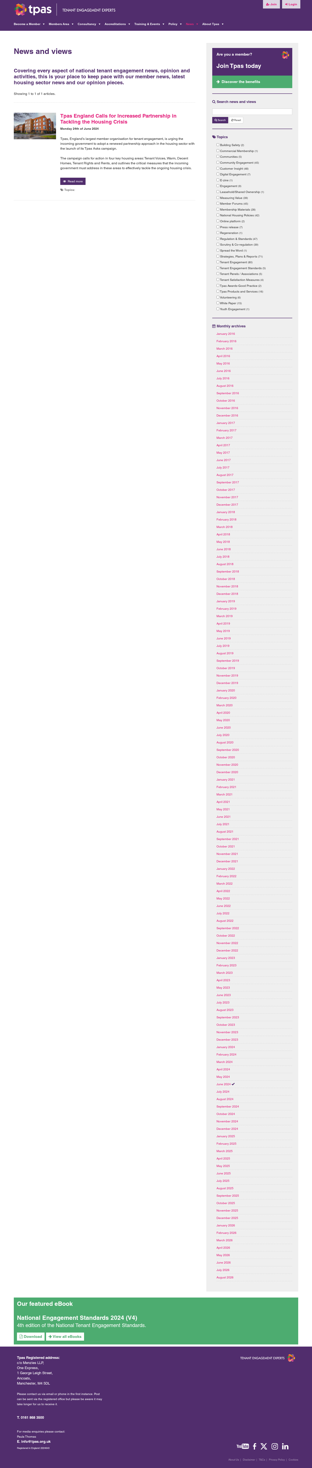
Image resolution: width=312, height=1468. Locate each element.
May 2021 (223, 809)
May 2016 (223, 363)
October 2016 (225, 400)
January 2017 (225, 423)
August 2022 (224, 920)
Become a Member (29, 25)
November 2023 (227, 1032)
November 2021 (227, 854)
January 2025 (225, 1136)
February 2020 (226, 698)
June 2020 (223, 727)
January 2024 (225, 1047)
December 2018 (227, 593)
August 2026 (224, 1277)
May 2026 (223, 1255)
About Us (233, 1459)
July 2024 (222, 1091)
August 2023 (224, 1010)
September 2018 (227, 571)
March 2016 (224, 348)
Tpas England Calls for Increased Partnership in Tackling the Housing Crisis (118, 119)
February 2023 (226, 965)
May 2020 (223, 720)
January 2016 (225, 333)
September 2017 (227, 482)
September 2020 (227, 750)
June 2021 (223, 816)
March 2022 (224, 883)
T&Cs (262, 1459)
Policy (176, 25)
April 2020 (223, 712)
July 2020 (222, 735)
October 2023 (225, 1024)
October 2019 (225, 668)
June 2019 (223, 638)
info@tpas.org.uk (36, 1441)
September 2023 (227, 1017)
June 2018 (223, 549)
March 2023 (224, 972)
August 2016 (224, 385)
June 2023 (223, 995)
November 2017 (227, 497)
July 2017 (222, 467)
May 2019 (223, 631)
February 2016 (226, 341)
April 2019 (223, 623)
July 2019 (222, 645)
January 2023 (225, 958)
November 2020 (227, 764)
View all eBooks (67, 1336)
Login (292, 4)
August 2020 (224, 742)
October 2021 (225, 846)
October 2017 (225, 489)
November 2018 (227, 586)
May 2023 (223, 987)
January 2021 (225, 779)
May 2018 (223, 541)
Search (221, 120)
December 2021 (227, 861)
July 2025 (222, 1180)
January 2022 (225, 868)
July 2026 (222, 1270)
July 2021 (222, 824)
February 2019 (226, 608)
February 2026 (226, 1232)
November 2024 (227, 1121)
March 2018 (224, 527)
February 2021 (226, 787)
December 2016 (227, 415)
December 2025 (227, 1218)
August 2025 (224, 1188)
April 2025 (223, 1158)
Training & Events (149, 25)
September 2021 (227, 839)
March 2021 (224, 794)
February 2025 (226, 1143)
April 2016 (223, 356)
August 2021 (224, 831)
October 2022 (225, 935)
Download (32, 1336)
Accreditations (118, 25)
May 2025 (223, 1166)
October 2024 (225, 1114)
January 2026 (225, 1225)
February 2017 (226, 430)
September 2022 (227, 928)
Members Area (61, 25)
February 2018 (226, 519)
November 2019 (227, 675)
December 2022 (227, 950)
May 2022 (223, 898)
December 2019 (227, 683)
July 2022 (222, 913)
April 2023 (223, 980)
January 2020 (225, 690)
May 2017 (223, 452)
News (192, 25)
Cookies (293, 1459)
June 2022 (223, 906)
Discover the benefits (241, 81)
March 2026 (224, 1240)
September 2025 (227, 1195)
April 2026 (223, 1247)
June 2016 (223, 371)
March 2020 (224, 705)
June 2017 (223, 460)
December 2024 (227, 1128)
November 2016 (227, 408)
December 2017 (227, 504)
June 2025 (223, 1173)
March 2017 (224, 437)
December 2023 (227, 1039)
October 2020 (225, 757)
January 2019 (225, 601)
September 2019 (227, 660)
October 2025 (225, 1203)
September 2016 (227, 393)
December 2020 (227, 772)
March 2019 (224, 616)
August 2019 (224, 653)
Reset (237, 120)
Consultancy (89, 25)
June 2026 (223, 1262)
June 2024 (223, 1084)
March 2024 (224, 1062)
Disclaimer (249, 1459)
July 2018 (222, 556)
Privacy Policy (277, 1459)
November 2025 (227, 1210)
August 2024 (224, 1099)
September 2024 (227, 1106)
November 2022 (227, 943)
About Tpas (213, 25)
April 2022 (223, 891)
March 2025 (224, 1151)
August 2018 (224, 564)
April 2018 (223, 534)
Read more (74, 181)
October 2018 (225, 579)
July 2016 (222, 378)
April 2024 (223, 1069)
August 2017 (224, 475)
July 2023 (222, 1002)
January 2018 (225, 512)
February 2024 (226, 1054)
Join (273, 4)
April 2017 (223, 445)
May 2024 (223, 1076)
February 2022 (226, 876)
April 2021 (223, 802)
